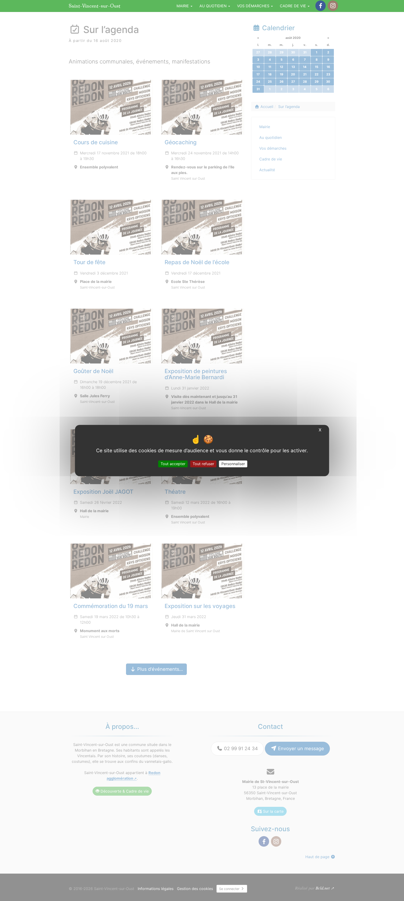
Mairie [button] (183, 6)
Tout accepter (173, 463)
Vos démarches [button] (254, 6)
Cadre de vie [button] (293, 6)
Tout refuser (203, 463)
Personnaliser (233, 463)
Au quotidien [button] (213, 6)
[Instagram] (333, 5)
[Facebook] (320, 5)
